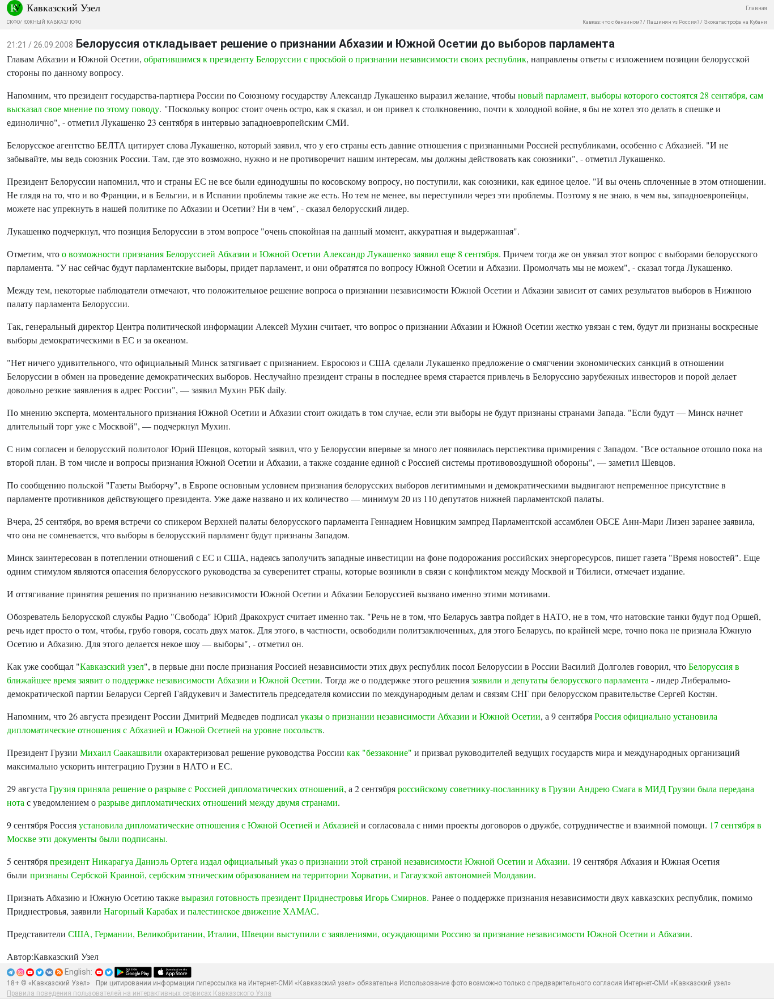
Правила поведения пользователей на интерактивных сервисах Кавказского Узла (139, 993)
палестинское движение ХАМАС (252, 911)
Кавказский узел (112, 666)
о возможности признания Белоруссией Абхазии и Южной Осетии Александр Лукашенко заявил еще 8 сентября (280, 254)
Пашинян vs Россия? (673, 22)
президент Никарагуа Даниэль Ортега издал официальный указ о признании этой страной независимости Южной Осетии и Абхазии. (310, 861)
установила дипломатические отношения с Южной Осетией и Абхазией (220, 825)
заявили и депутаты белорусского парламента (560, 680)
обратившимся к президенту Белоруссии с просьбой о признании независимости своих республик (335, 59)
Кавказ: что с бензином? (612, 22)
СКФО (13, 22)
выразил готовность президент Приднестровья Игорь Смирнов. (305, 897)
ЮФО (75, 22)
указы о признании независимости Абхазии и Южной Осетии (420, 716)
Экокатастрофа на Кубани (735, 22)
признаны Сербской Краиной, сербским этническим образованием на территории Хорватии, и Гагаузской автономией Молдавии (282, 875)
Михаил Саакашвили (121, 752)
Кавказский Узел (63, 7)
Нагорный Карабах (141, 911)
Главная (756, 8)
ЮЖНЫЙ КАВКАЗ (44, 22)
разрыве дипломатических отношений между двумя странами (218, 802)
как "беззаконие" (379, 752)
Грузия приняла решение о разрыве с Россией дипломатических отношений (196, 788)
